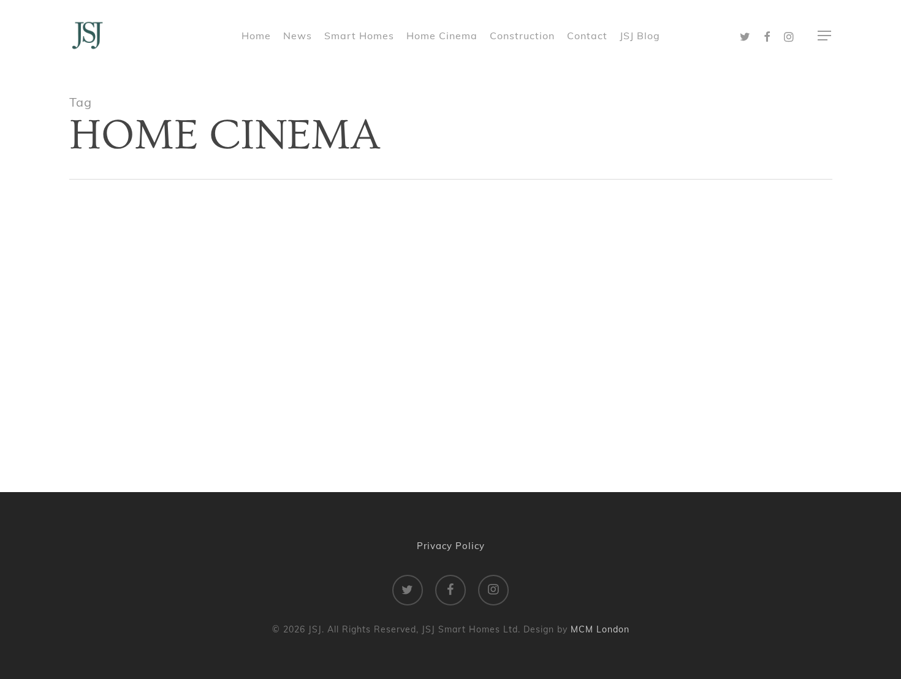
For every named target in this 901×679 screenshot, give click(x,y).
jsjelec (191, 419)
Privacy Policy (451, 546)
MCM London (600, 629)
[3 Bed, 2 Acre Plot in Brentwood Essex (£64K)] (450, 329)
